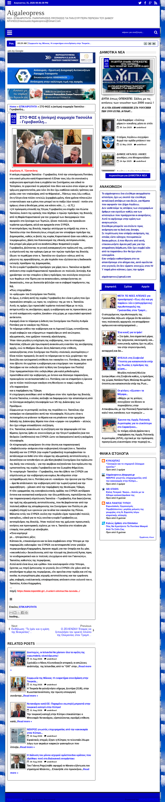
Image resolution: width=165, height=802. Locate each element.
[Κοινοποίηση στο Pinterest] (26, 613)
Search (155, 32)
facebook (145, 3)
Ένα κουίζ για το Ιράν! (130, 332)
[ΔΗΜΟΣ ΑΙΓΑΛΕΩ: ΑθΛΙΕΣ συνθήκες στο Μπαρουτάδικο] (108, 159)
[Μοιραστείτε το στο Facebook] (23, 613)
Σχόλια (128, 286)
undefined (52, 659)
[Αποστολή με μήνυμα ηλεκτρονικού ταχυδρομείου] (11, 613)
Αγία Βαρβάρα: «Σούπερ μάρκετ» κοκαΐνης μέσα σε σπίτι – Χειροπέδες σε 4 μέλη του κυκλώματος (135, 122)
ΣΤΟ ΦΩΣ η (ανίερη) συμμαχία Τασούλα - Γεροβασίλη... (56, 119)
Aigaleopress (25, 13)
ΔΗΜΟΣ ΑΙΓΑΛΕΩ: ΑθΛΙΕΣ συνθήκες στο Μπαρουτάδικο (133, 156)
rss (155, 3)
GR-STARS (112, 489)
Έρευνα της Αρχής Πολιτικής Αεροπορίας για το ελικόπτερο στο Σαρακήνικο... (135, 423)
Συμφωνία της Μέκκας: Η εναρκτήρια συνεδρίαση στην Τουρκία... (59, 43)
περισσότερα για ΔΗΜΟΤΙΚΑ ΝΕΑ (128, 175)
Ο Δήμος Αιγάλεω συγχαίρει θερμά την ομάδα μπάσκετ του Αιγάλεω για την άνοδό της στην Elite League (135, 139)
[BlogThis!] (15, 613)
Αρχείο (145, 286)
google (150, 3)
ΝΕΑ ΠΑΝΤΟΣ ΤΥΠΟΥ (118, 503)
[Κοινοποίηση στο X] (19, 613)
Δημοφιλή (110, 286)
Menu (9, 2)
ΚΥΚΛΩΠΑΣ (113, 460)
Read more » (30, 695)
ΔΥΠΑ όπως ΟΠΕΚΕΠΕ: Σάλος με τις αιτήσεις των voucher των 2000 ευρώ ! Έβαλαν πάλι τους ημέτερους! (127, 100)
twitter (139, 3)
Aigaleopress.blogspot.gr (120, 474)
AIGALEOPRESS (148, 799)
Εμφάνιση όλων (147, 537)
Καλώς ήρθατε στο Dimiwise (122, 523)
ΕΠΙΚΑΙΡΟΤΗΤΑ (28, 607)
